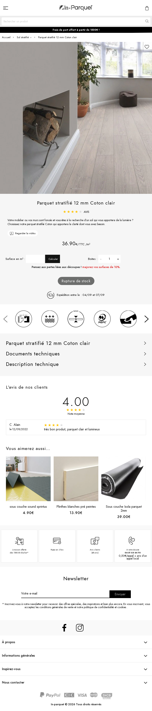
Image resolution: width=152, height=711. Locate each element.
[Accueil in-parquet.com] (76, 8)
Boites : (92, 259)
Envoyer (120, 594)
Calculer (53, 259)
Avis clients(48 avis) (95, 551)
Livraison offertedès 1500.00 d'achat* (19, 551)
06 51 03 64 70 (133, 552)
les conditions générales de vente (54, 607)
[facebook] (64, 627)
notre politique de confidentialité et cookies (101, 607)
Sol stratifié (23, 37)
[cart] (147, 8)
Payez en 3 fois (57, 549)
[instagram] (80, 627)
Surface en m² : (15, 259)
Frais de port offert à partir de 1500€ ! (76, 30)
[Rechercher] (146, 21)
